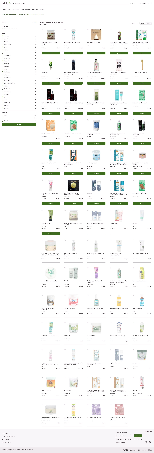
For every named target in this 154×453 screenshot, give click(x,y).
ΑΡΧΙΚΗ (3, 14)
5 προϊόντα (149, 23)
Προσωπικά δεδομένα (121, 439)
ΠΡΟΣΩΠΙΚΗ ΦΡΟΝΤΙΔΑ (25, 9)
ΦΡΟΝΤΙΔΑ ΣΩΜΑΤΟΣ (23, 14)
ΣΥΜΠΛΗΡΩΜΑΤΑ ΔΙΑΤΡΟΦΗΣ (38, 9)
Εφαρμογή (19, 124)
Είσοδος (140, 3)
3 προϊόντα (142, 23)
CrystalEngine (12, 450)
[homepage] (6, 3)
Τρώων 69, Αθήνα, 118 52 (9, 436)
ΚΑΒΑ (9, 9)
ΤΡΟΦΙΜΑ (4, 9)
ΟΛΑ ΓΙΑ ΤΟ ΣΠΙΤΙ (15, 9)
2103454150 (6, 439)
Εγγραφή (144, 3)
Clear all (34, 22)
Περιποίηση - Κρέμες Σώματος (37, 14)
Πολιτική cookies (131, 439)
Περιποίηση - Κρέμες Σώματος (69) (10, 29)
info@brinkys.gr (7, 442)
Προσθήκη (50, 53)
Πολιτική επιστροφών (121, 442)
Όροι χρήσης (139, 439)
